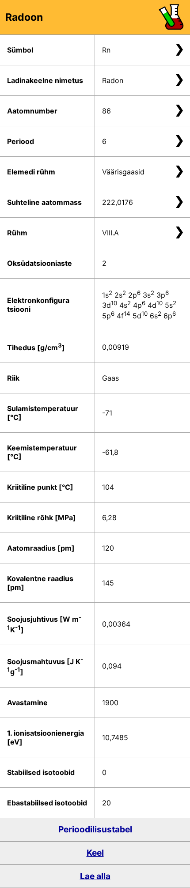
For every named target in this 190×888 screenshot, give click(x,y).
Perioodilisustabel (95, 829)
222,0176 (117, 202)
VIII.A (110, 232)
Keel (95, 852)
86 (106, 110)
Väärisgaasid (123, 171)
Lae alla (95, 876)
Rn (106, 49)
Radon (112, 80)
